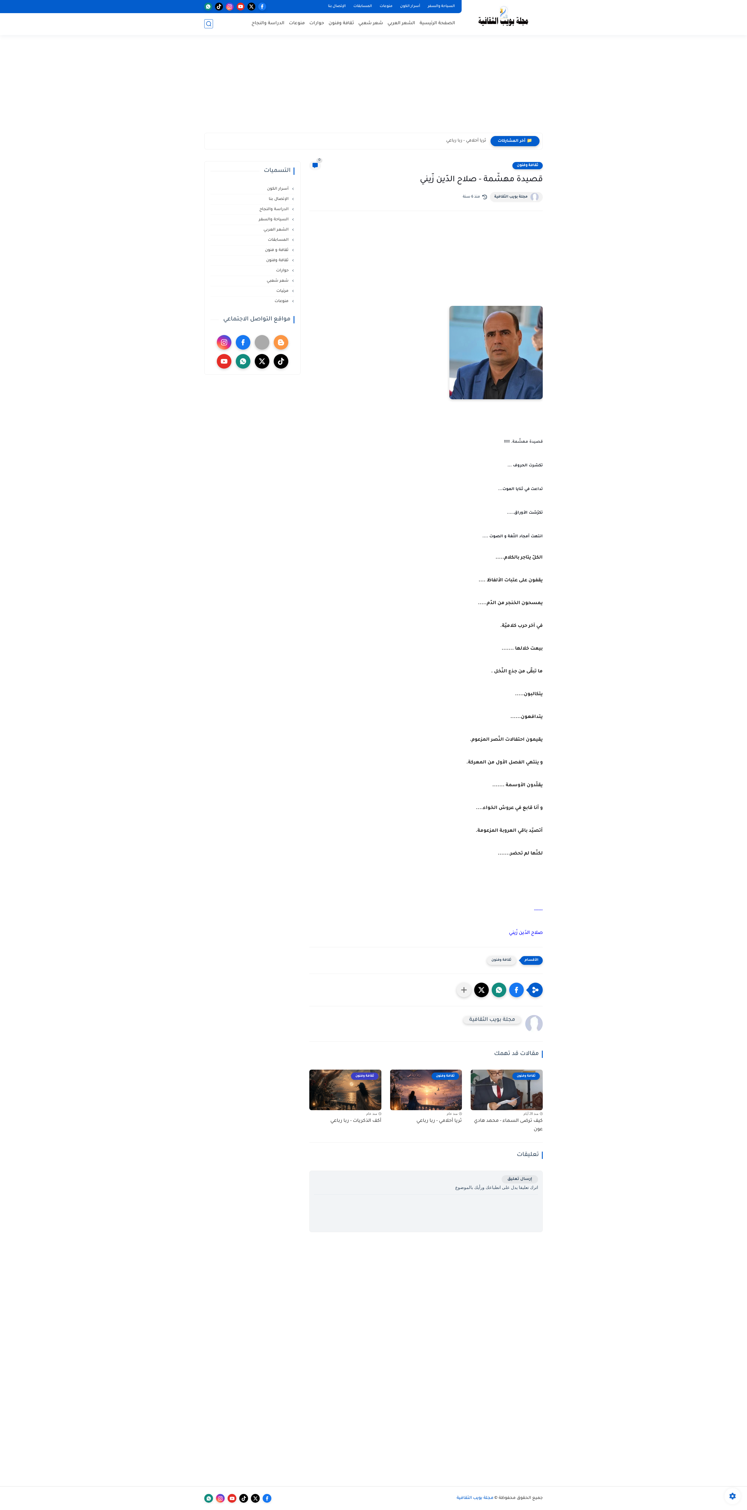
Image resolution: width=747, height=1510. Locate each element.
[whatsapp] (208, 7)
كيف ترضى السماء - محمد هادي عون (508, 1125)
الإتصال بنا (337, 6)
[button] (516, 990)
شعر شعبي (370, 23)
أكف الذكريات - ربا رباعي (355, 1121)
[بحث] (208, 23)
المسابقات (362, 6)
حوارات (316, 23)
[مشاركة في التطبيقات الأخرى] (464, 990)
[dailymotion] (262, 342)
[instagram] (230, 7)
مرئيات (283, 291)
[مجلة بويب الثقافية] (503, 17)
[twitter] (251, 7)
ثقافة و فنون (277, 250)
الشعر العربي (401, 23)
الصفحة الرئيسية (437, 23)
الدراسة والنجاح (268, 23)
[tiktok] (219, 7)
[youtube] (241, 7)
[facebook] (262, 7)
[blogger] (281, 342)
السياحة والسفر (441, 6)
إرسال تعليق (519, 1179)
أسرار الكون (410, 6)
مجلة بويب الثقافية (511, 197)
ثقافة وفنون (341, 23)
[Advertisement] (373, 87)
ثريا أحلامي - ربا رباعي (466, 141)
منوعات (386, 6)
